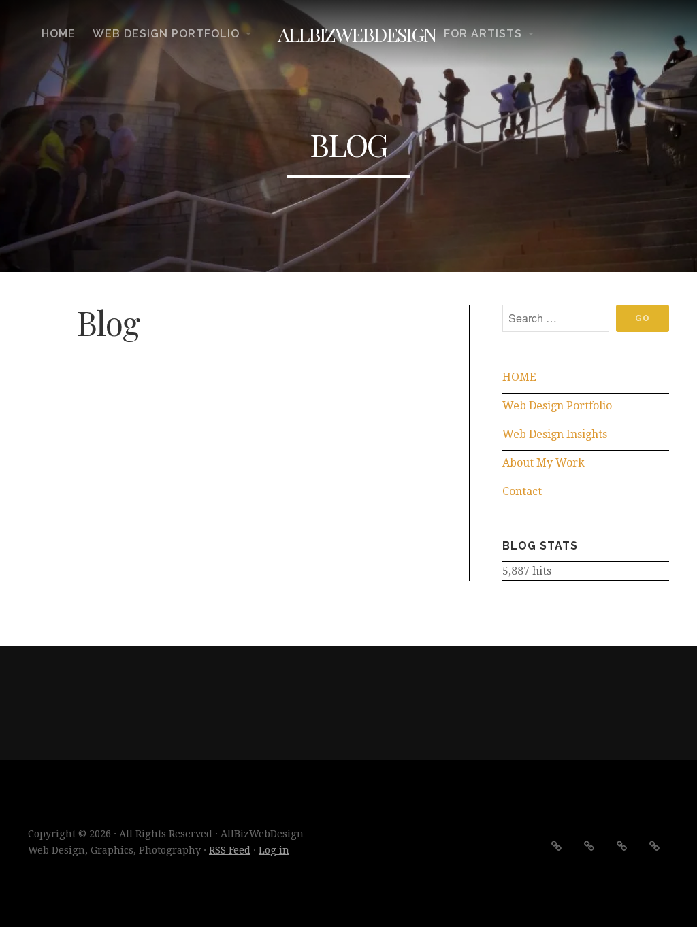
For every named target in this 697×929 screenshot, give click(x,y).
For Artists (483, 34)
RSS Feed (229, 850)
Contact (522, 491)
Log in (274, 850)
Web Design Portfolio (166, 34)
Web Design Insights (554, 434)
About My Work (543, 462)
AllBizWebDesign (357, 34)
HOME (519, 377)
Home (59, 34)
